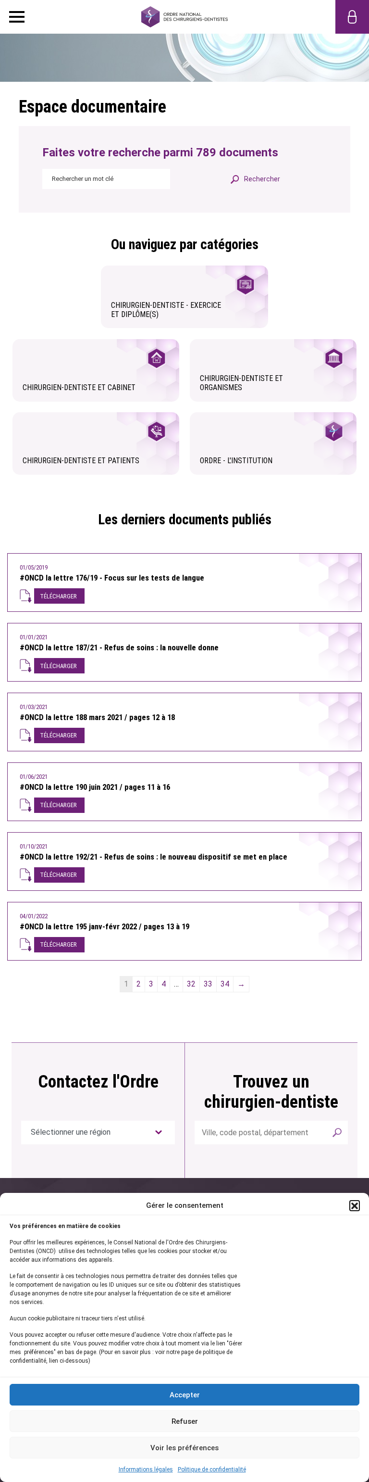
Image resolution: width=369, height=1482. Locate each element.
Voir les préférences (184, 1448)
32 (191, 983)
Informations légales (146, 1469)
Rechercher (337, 1132)
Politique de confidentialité (212, 1469)
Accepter (185, 1395)
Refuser (185, 1421)
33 (208, 983)
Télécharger (58, 596)
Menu (17, 17)
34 (225, 983)
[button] (354, 1205)
